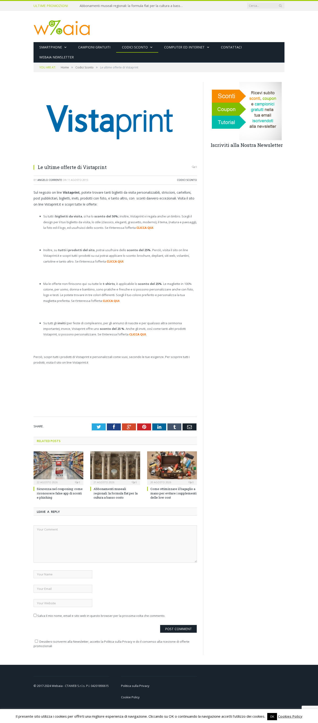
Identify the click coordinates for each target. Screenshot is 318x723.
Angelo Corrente (49, 180)
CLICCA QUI (144, 228)
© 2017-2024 (43, 686)
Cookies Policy (290, 716)
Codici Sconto (135, 47)
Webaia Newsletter (56, 57)
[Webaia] (62, 26)
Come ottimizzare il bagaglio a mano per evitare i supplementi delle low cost (173, 493)
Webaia (57, 686)
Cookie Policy (130, 697)
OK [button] (272, 716)
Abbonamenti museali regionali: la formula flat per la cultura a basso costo (133, 6)
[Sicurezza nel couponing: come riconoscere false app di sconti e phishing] (58, 467)
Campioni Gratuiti (94, 47)
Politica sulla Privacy (135, 686)
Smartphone (50, 47)
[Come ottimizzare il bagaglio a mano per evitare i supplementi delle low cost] (172, 467)
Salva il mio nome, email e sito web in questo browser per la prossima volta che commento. (101, 616)
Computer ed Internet (184, 47)
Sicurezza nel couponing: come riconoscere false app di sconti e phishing (60, 493)
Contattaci (231, 47)
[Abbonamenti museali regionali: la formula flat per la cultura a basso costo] (115, 467)
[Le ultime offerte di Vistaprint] (111, 158)
